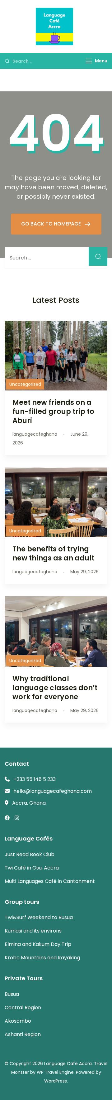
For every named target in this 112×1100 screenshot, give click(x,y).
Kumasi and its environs (33, 930)
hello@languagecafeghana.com (52, 791)
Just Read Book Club (29, 854)
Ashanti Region (23, 1034)
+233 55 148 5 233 (34, 779)
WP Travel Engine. (56, 1072)
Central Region (23, 1007)
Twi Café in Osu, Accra (32, 867)
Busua (12, 994)
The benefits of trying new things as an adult (53, 553)
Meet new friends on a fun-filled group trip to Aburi (53, 411)
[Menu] (89, 61)
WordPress (55, 1081)
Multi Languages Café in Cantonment (50, 881)
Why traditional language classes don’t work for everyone (54, 688)
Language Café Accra (68, 1063)
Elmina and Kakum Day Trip (38, 944)
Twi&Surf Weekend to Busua (39, 917)
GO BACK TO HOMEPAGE (51, 223)
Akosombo (18, 1021)
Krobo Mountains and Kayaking (42, 957)
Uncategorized (25, 384)
